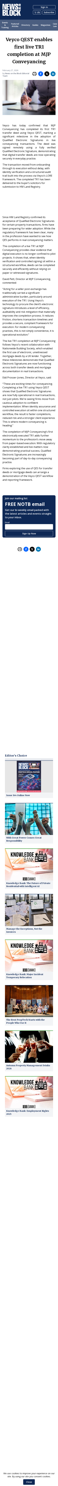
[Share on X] (46, 73)
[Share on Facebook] (40, 73)
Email (7, 522)
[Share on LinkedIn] (53, 73)
